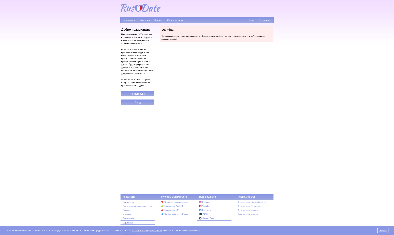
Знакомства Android (173, 206)
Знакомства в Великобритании (252, 202)
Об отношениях (175, 20)
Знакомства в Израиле (248, 210)
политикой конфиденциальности (147, 230)
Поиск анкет (129, 20)
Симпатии (145, 20)
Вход (251, 20)
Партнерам (128, 222)
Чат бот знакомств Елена (176, 214)
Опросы (158, 20)
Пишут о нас (128, 218)
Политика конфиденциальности (137, 206)
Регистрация (265, 20)
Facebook (206, 210)
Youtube (205, 206)
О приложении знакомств (176, 202)
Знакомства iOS (171, 210)
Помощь (127, 210)
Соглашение (128, 202)
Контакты (127, 214)
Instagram (206, 202)
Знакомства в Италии (248, 214)
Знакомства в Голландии (249, 206)
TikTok (206, 214)
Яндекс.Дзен (208, 218)
